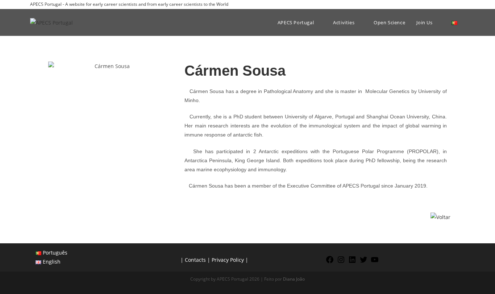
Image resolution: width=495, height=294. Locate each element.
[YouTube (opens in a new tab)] (462, 4)
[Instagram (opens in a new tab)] (446, 4)
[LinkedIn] (352, 262)
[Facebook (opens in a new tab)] (438, 4)
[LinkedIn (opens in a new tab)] (454, 4)
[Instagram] (341, 262)
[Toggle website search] (466, 22)
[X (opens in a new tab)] (429, 4)
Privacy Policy (228, 259)
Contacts (195, 259)
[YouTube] (374, 262)
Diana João (294, 279)
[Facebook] (329, 262)
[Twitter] (363, 262)
